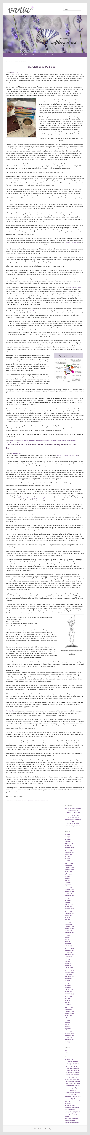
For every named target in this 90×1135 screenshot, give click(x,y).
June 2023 (67, 897)
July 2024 (67, 876)
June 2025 (67, 858)
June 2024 (67, 878)
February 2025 (69, 864)
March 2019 (68, 987)
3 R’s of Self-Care (69, 1102)
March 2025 (68, 862)
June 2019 (67, 982)
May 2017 (67, 1024)
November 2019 (69, 972)
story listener (33, 442)
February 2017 (69, 1030)
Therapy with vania (14, 55)
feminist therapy (61, 440)
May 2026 (67, 838)
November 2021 (69, 928)
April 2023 (67, 901)
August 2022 (68, 915)
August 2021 (68, 934)
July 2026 (67, 834)
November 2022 (69, 910)
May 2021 (67, 939)
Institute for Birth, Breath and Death (67, 455)
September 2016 (69, 1039)
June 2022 (67, 917)
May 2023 (67, 899)
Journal (58, 55)
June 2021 (67, 937)
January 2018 (68, 1009)
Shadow (38, 800)
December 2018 (69, 993)
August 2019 (68, 978)
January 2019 (68, 991)
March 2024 (68, 884)
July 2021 (67, 936)
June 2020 (67, 960)
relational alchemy (24, 442)
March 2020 (68, 965)
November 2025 (69, 849)
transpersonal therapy (47, 442)
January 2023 (68, 906)
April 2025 (67, 860)
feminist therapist (52, 440)
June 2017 (67, 1022)
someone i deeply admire (63, 296)
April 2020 (67, 963)
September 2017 (69, 1017)
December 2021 (69, 926)
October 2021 (68, 930)
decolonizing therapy (29, 440)
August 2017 (68, 1019)
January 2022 (68, 924)
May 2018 (67, 1002)
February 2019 (69, 989)
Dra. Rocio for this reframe (38, 311)
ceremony (20, 440)
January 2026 (68, 845)
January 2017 (68, 1032)
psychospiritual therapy (12, 442)
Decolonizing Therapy (76, 287)
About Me (51, 55)
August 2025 (68, 854)
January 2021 (68, 947)
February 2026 (69, 843)
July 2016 (67, 1041)
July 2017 (67, 1021)
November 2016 (69, 1035)
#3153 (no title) (69, 1059)
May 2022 (67, 919)
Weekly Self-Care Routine (72, 1122)
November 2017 (69, 1013)
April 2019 (67, 985)
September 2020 (69, 954)
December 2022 (69, 908)
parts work (33, 800)
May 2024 (67, 880)
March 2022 (68, 923)
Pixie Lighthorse (11, 711)
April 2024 (67, 882)
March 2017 (68, 1028)
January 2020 (68, 969)
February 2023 (69, 904)
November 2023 (69, 891)
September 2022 (69, 913)
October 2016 (68, 1037)
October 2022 (68, 912)
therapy (39, 442)
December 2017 (69, 1011)
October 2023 (68, 893)
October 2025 (68, 851)
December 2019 (69, 971)
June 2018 (67, 1000)
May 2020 (67, 961)
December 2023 (69, 889)
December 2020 (69, 949)
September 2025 (69, 852)
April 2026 (67, 839)
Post (66, 1052)
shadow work (44, 800)
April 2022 (67, 921)
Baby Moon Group (70, 1105)
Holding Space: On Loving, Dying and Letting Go (32, 498)
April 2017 (67, 1026)
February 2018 (69, 1008)
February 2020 (69, 967)
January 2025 (68, 865)
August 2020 (68, 956)
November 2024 (69, 869)
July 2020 (67, 958)
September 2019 (69, 976)
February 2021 (69, 945)
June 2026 (67, 836)
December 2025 (69, 847)
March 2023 (68, 902)
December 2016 (69, 1033)
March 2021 (68, 943)
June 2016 (67, 1043)
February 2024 (69, 886)
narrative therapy (71, 440)
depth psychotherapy (41, 440)
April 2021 (67, 941)
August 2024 (68, 875)
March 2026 (68, 841)
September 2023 (69, 895)
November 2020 (69, 950)
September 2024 (69, 873)
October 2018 (68, 996)
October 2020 (68, 952)
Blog (12, 440)
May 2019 (67, 984)
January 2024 (68, 888)
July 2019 (67, 980)
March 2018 (68, 1006)
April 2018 (67, 1004)
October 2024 (68, 871)
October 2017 (68, 1015)
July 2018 (67, 998)
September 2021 (69, 932)
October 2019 (68, 974)
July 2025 (67, 856)
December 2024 (69, 867)
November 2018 (69, 995)
